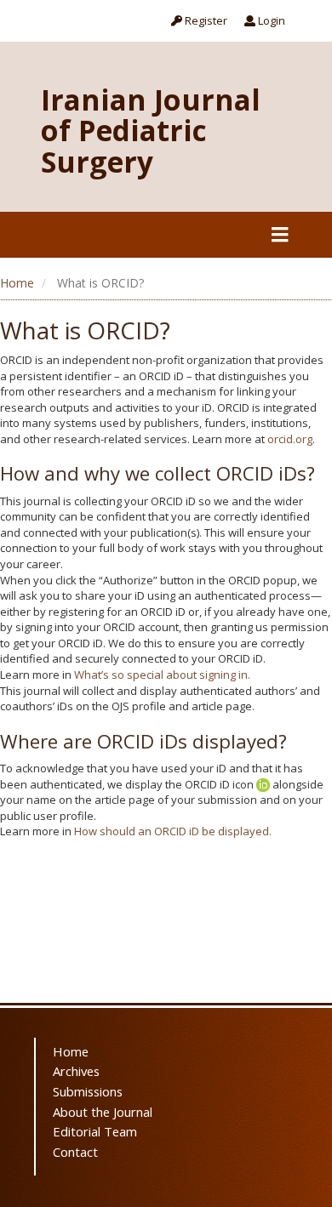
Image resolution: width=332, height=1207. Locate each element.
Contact (75, 1151)
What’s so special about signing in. (162, 674)
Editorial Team (95, 1131)
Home (17, 283)
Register (204, 20)
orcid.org (289, 439)
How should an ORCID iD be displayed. (173, 831)
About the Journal (102, 1111)
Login (270, 20)
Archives (76, 1070)
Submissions (88, 1091)
